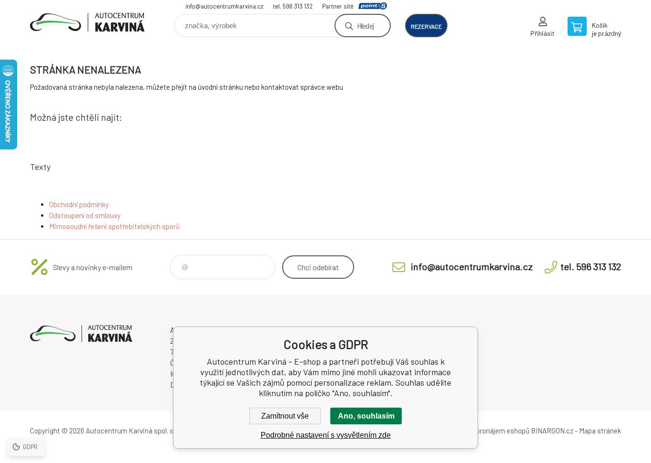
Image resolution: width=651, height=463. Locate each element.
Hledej (365, 25)
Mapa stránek (600, 430)
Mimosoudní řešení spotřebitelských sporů (114, 226)
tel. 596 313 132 (293, 6)
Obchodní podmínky (79, 204)
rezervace (426, 26)
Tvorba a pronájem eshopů (488, 430)
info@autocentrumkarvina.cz (224, 6)
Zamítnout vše (285, 416)
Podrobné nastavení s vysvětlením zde (326, 435)
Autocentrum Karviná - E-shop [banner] (87, 22)
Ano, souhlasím (366, 416)
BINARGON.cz (552, 430)
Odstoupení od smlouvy (85, 215)
